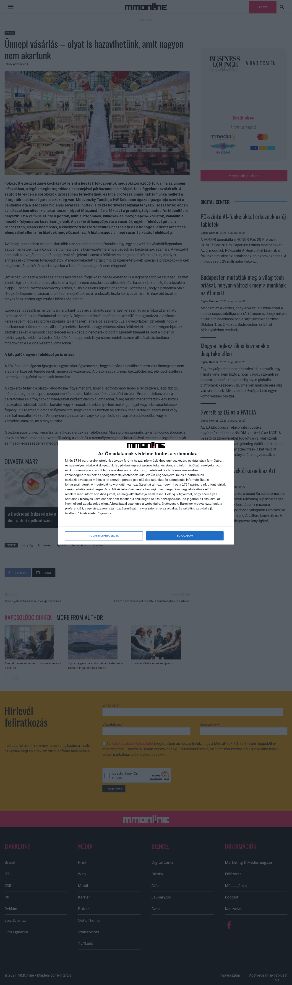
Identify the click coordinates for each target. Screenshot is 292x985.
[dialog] (146, 492)
